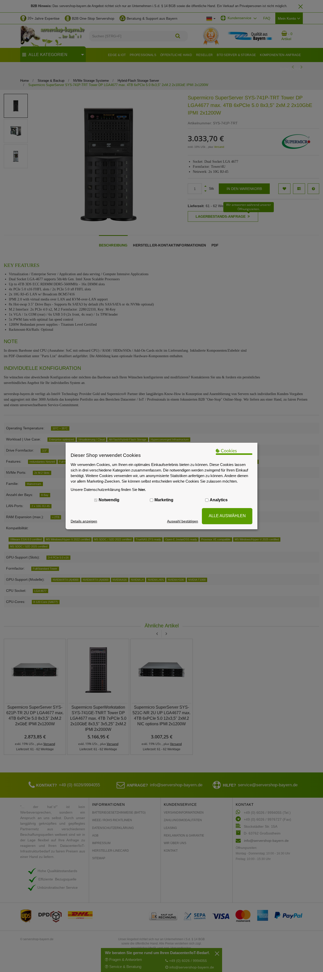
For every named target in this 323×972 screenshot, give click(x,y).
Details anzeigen (84, 521)
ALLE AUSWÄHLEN (227, 516)
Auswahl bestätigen (182, 521)
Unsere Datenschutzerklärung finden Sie (108, 489)
